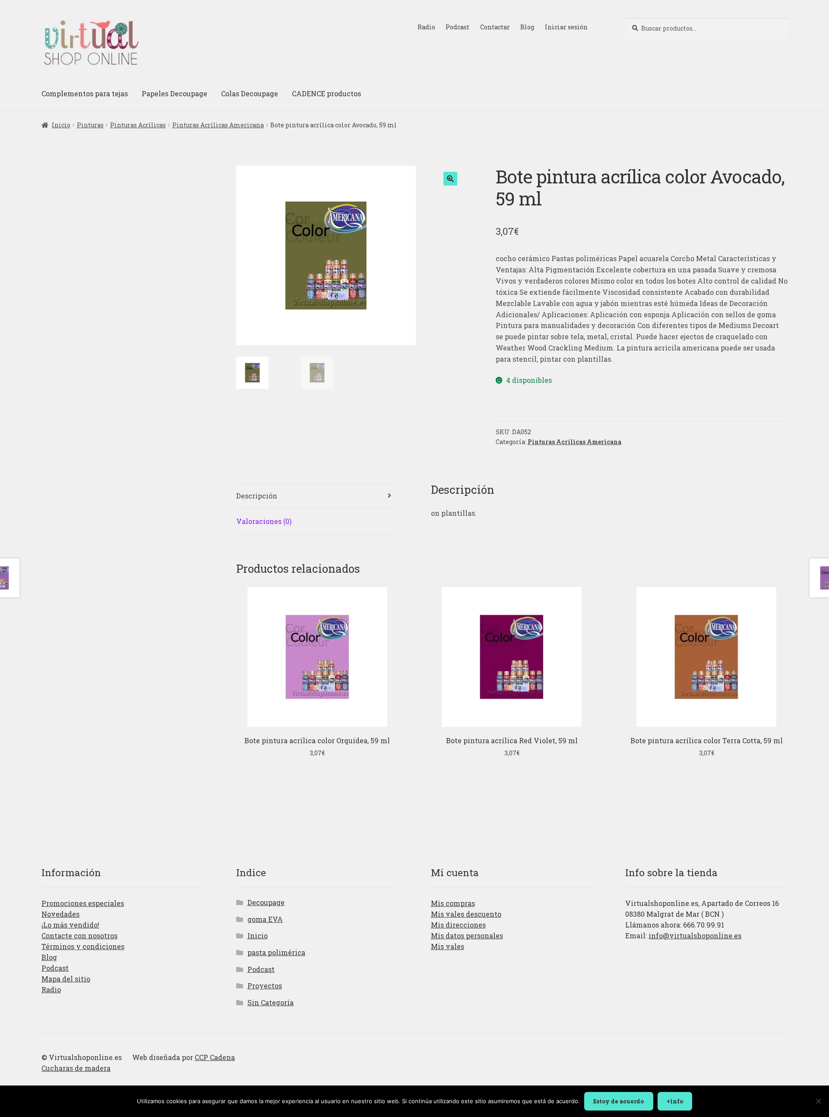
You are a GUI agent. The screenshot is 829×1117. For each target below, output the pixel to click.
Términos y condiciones (82, 946)
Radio (426, 27)
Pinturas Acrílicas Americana (218, 125)
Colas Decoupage (249, 93)
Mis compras (453, 903)
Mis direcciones (458, 924)
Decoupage (266, 902)
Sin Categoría (270, 1002)
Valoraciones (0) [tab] (263, 521)
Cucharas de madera (76, 1068)
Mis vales (447, 946)
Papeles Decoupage (174, 93)
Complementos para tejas (84, 93)
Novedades (60, 913)
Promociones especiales (82, 903)
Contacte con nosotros (79, 935)
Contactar (495, 27)
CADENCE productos (326, 93)
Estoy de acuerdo (618, 1101)
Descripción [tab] (256, 495)
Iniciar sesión (566, 27)
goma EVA (265, 919)
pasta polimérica (276, 952)
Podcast (457, 27)
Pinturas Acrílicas (138, 125)
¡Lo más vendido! (70, 924)
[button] (450, 179)
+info (675, 1101)
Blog (527, 27)
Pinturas (90, 125)
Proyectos (264, 985)
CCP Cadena (215, 1057)
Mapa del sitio (65, 978)
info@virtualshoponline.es (695, 935)
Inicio (61, 125)
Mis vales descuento (466, 913)
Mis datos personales (467, 935)
